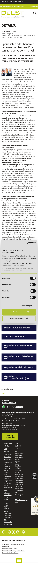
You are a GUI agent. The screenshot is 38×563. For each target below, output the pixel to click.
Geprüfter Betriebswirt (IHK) (19, 367)
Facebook (4, 532)
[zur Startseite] (13, 14)
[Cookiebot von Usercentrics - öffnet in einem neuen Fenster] (27, 243)
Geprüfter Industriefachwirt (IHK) (18, 357)
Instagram (13, 532)
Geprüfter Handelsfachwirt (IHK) (18, 346)
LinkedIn (9, 532)
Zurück (4, 393)
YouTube (23, 532)
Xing (18, 532)
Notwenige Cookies (17, 318)
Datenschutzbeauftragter (17, 327)
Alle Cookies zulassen (17, 312)
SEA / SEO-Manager (14, 336)
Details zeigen (27, 305)
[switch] (33, 284)
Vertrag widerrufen (10, 436)
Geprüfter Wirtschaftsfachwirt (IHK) (17, 377)
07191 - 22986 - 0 (18, 1)
